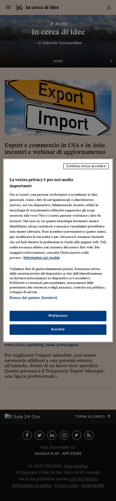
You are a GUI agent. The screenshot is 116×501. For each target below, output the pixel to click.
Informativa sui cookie (42, 257)
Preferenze (58, 316)
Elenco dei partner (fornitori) (33, 298)
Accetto (58, 329)
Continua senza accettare (86, 166)
